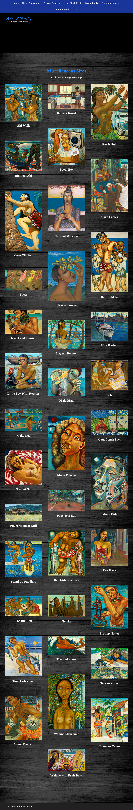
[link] (15, 3)
